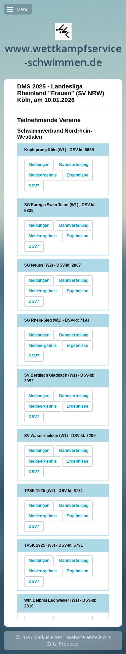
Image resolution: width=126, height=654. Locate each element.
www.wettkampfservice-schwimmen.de (63, 55)
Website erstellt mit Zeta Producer (79, 640)
